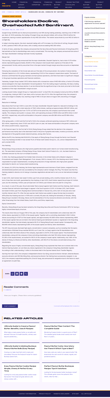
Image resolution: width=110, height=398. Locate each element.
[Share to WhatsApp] (12, 274)
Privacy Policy (45, 393)
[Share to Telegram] (21, 274)
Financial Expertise (36, 3)
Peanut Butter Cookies (87, 4)
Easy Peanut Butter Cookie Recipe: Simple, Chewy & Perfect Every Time (20, 368)
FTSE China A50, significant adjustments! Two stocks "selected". (95, 22)
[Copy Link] (26, 274)
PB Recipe (6, 5)
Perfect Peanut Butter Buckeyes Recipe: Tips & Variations (59, 367)
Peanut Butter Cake (58, 4)
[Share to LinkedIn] (17, 274)
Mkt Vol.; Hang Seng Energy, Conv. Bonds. (94, 47)
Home (14, 2)
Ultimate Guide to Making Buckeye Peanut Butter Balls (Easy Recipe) (20, 347)
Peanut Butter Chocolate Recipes (72, 4)
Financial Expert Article (23, 4)
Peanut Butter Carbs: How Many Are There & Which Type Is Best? (59, 347)
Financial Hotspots (48, 3)
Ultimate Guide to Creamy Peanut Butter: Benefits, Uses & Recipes (19, 327)
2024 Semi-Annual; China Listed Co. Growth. (95, 34)
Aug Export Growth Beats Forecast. (95, 28)
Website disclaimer (61, 393)
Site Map (75, 393)
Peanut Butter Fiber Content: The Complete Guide (59, 327)
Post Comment (10, 306)
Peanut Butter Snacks (99, 4)
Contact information (27, 393)
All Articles (86, 393)
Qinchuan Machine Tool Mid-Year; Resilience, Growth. (94, 40)
